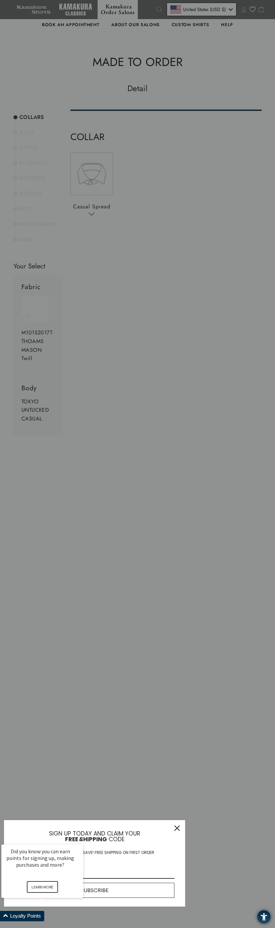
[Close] (177, 828)
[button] (50, 916)
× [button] (80, 840)
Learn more (42, 886)
